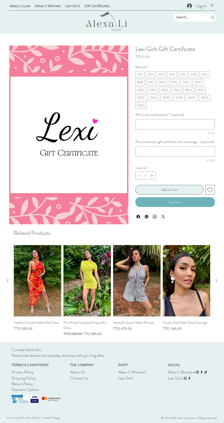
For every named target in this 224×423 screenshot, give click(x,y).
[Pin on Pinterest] (146, 216)
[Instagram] (197, 372)
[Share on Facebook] (138, 216)
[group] (112, 291)
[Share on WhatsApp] (155, 216)
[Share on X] (163, 216)
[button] (212, 5)
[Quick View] (37, 280)
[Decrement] (139, 175)
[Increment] (152, 175)
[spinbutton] (145, 175)
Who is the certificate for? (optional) (159, 114)
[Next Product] (216, 280)
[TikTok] (206, 372)
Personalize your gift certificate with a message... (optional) (174, 141)
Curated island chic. (27, 350)
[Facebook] (201, 372)
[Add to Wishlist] (210, 190)
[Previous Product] (7, 280)
